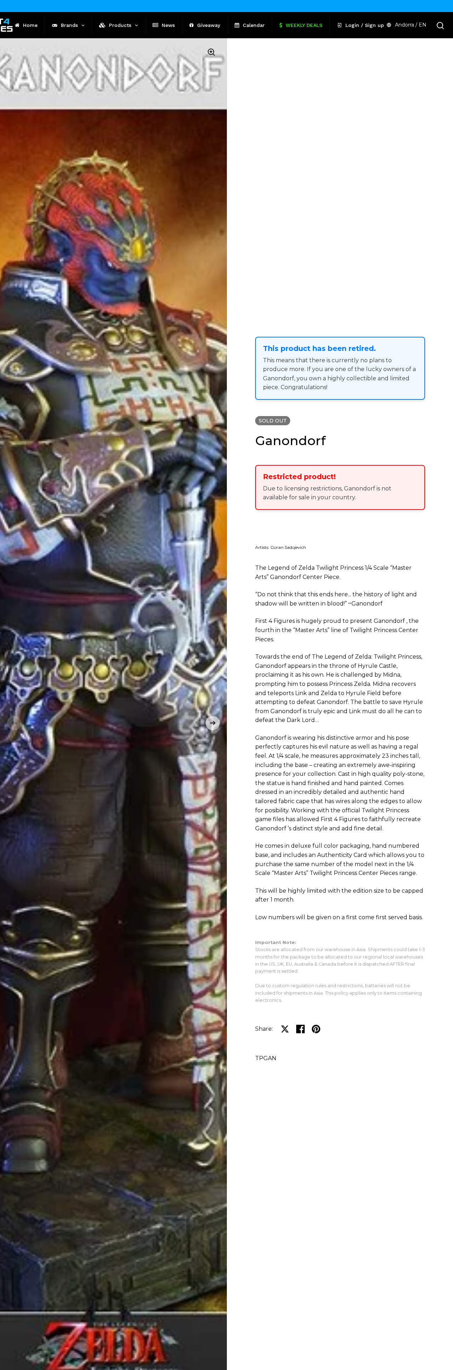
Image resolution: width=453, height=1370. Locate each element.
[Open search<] (440, 25)
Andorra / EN (410, 25)
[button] (14, 723)
